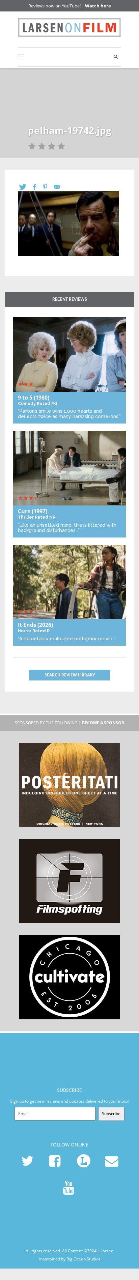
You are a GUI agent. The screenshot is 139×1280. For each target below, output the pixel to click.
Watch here (98, 6)
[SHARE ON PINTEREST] (48, 187)
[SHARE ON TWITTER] (26, 187)
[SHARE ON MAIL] (60, 187)
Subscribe (111, 1113)
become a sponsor (103, 723)
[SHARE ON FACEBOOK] (38, 187)
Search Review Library (70, 675)
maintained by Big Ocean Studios (70, 1258)
